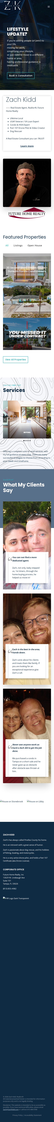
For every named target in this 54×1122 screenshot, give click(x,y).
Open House (35, 245)
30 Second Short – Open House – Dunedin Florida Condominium (27, 269)
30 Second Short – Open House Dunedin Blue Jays (27, 301)
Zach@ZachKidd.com (11, 1109)
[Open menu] (48, 7)
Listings (18, 245)
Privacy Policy (18, 1115)
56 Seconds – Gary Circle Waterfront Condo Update (27, 333)
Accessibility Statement (33, 1115)
